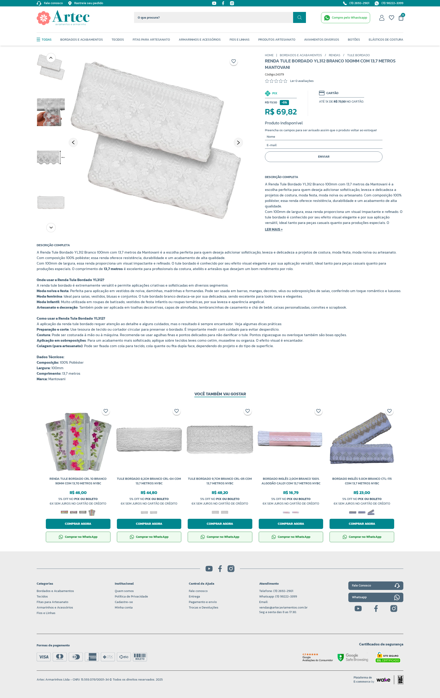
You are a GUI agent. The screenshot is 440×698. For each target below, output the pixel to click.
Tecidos (118, 39)
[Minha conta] (381, 18)
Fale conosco (198, 591)
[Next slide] (50, 227)
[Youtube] (214, 3)
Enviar (324, 156)
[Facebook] (223, 3)
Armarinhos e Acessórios (200, 39)
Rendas (334, 55)
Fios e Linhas (240, 39)
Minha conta (124, 607)
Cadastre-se (124, 602)
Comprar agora (78, 523)
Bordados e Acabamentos (81, 39)
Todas (47, 39)
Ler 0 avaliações (302, 81)
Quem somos (124, 591)
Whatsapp (359, 597)
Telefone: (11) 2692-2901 (276, 591)
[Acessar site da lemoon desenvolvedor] (398, 679)
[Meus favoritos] (391, 17)
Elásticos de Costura (386, 39)
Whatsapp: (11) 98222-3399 (278, 596)
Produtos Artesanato (276, 39)
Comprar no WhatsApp (81, 536)
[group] (156, 140)
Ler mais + (274, 229)
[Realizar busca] (299, 17)
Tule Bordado (358, 55)
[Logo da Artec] (63, 17)
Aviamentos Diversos (321, 39)
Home (269, 55)
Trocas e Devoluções (203, 607)
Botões (354, 39)
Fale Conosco (361, 585)
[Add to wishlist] (233, 62)
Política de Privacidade (131, 596)
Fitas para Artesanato (52, 602)
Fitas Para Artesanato (151, 39)
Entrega (194, 596)
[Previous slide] (50, 57)
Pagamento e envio (203, 602)
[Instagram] (232, 3)
